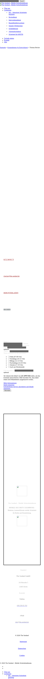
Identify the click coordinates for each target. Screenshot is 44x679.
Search (22, 1)
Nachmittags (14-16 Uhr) (18, 363)
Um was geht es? (9, 370)
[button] (9, 259)
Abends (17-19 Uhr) (16, 365)
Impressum (23, 641)
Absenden (7, 390)
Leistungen (7, 674)
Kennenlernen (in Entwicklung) (17, 47)
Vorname (25, 343)
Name (6, 342)
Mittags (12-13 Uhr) (16, 361)
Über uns (7, 672)
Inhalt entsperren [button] (9, 385)
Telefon (7, 351)
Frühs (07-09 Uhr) (16, 357)
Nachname (25, 345)
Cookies (22, 655)
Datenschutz (22, 648)
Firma (5, 347)
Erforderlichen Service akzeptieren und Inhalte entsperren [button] (19, 387)
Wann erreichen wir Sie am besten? (15, 353)
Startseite (3, 47)
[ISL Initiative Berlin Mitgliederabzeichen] (20, 560)
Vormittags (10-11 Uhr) (17, 359)
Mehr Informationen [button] (10, 383)
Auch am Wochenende (17, 367)
